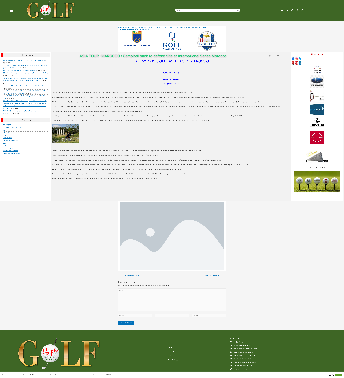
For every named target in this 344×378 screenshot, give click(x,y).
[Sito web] (209, 316)
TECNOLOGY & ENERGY (209, 27)
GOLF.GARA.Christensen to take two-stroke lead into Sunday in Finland (25, 73)
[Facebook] (292, 10)
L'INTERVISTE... (170, 27)
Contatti (172, 352)
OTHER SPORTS (195, 27)
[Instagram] (302, 10)
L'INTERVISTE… (8, 133)
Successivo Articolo (211, 276)
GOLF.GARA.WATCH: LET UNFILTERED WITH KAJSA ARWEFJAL (23, 85)
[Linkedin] (297, 10)
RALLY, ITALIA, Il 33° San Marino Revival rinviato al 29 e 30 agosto (24, 60)
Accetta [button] (338, 375)
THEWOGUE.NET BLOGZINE (127, 29)
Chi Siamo (172, 348)
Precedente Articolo (132, 276)
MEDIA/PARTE (7, 138)
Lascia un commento (124, 27)
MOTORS (187, 27)
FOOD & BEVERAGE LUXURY (152, 27)
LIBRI (177, 27)
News (172, 356)
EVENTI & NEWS (137, 27)
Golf (163, 27)
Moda (181, 27)
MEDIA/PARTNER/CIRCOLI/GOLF (13, 140)
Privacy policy (330, 375)
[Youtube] (282, 10)
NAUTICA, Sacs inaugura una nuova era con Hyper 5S (20, 70)
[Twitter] (287, 10)
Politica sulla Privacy (171, 360)
